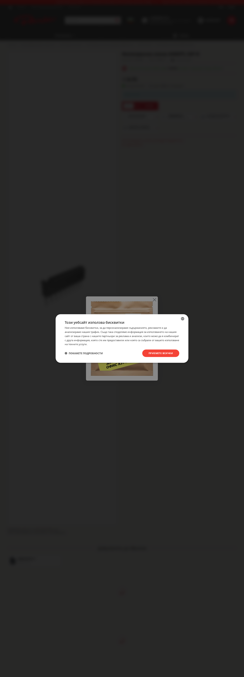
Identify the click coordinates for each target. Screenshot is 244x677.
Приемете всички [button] (161, 353)
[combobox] (182, 318)
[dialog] (122, 338)
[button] (84, 353)
